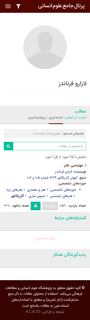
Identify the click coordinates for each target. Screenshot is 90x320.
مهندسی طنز (73, 165)
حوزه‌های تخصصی (63, 189)
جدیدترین (56, 117)
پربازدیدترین (36, 117)
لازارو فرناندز (63, 171)
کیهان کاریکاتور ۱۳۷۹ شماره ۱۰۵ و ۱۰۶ (52, 177)
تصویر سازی (36, 196)
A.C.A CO (33, 311)
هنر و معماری (36, 189)
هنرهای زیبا (14, 189)
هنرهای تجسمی (61, 196)
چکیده (50, 206)
